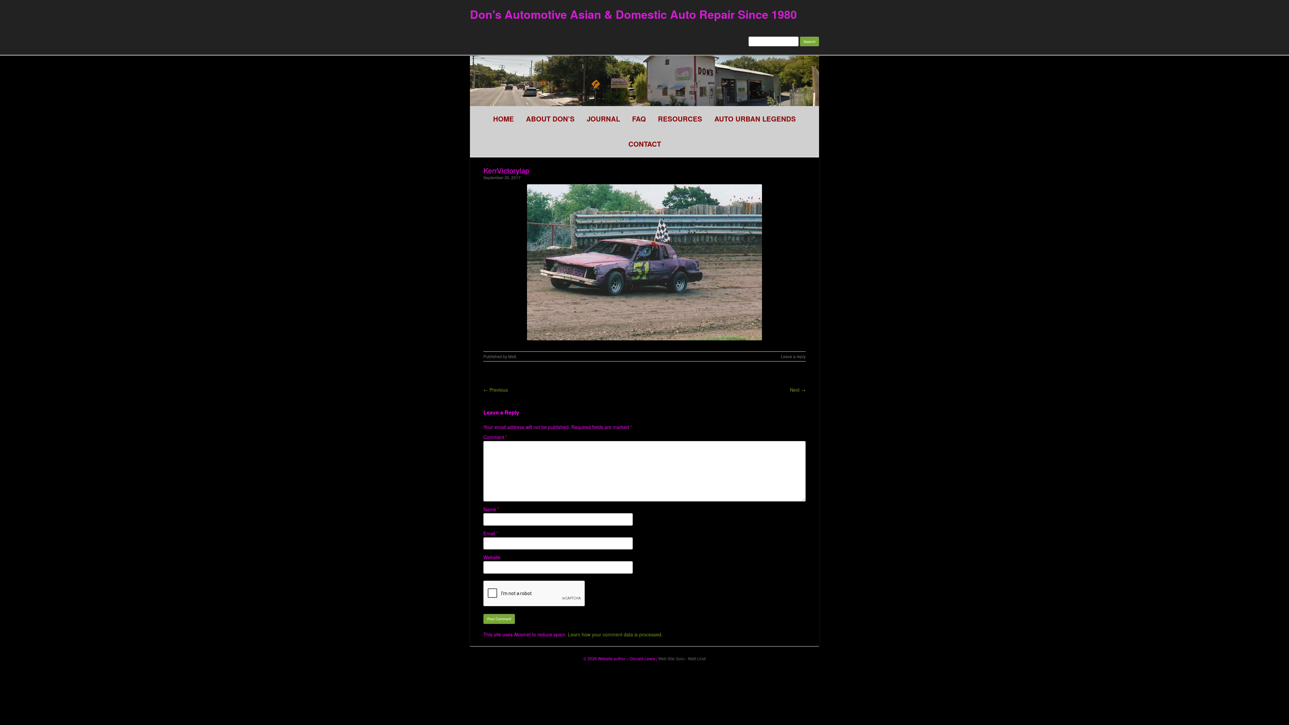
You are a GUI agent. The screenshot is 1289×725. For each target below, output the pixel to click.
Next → (798, 389)
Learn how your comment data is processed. (615, 634)
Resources (680, 119)
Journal (603, 119)
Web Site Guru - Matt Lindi (682, 658)
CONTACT (644, 144)
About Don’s (550, 119)
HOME (503, 119)
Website (491, 557)
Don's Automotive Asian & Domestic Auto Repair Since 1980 (633, 14)
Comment (495, 437)
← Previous (495, 389)
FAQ (639, 119)
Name (491, 509)
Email (490, 533)
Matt (512, 356)
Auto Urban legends (755, 119)
